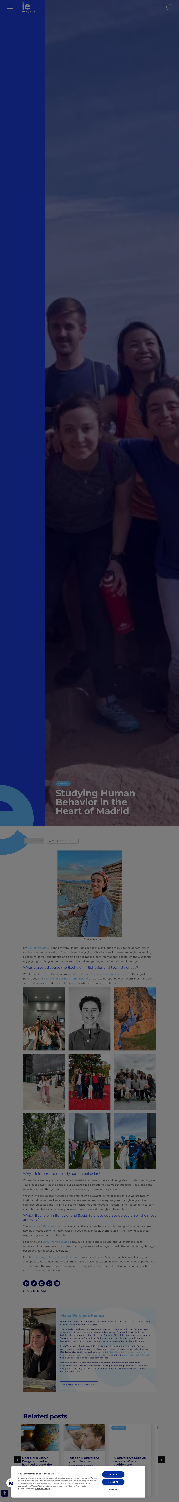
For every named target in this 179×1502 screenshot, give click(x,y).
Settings (113, 1489)
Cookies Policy (42, 1489)
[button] (10, 1482)
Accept (113, 1474)
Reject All (113, 1482)
